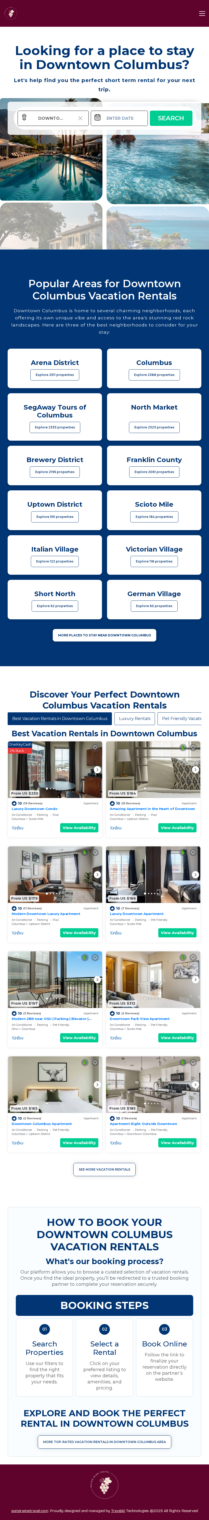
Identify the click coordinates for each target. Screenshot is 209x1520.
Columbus (18, 819)
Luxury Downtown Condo (35, 809)
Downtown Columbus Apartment (42, 1124)
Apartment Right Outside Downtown (143, 1124)
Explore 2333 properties (55, 427)
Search (171, 118)
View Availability (79, 827)
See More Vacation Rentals (104, 1169)
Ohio (15, 1029)
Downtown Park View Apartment (140, 1019)
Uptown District (137, 819)
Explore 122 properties (54, 561)
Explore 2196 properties (54, 472)
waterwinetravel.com (29, 1511)
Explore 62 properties (55, 606)
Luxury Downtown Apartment (137, 914)
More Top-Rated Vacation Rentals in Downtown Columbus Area (104, 1442)
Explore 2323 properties (154, 427)
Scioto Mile (36, 819)
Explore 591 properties (54, 517)
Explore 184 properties (154, 517)
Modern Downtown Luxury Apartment (46, 914)
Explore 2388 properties (154, 375)
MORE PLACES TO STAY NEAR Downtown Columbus (104, 635)
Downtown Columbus (141, 1134)
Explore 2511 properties (55, 375)
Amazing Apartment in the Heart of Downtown (152, 809)
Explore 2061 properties (154, 472)
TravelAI (118, 1511)
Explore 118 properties (154, 561)
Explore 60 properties (154, 606)
